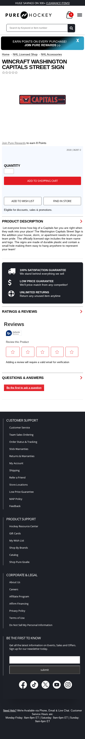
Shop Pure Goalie (19, 562)
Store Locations (18, 484)
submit (45, 670)
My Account (16, 463)
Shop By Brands (18, 547)
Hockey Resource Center (23, 526)
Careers (13, 589)
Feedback (15, 506)
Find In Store (62, 201)
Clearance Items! (58, 3)
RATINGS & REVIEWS (19, 311)
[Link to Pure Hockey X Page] (46, 689)
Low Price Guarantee (21, 492)
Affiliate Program (19, 596)
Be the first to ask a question (24, 387)
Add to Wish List (22, 201)
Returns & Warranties (21, 456)
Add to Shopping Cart (42, 181)
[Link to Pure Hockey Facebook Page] (23, 689)
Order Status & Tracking (23, 442)
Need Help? (9, 710)
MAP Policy (15, 499)
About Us (14, 582)
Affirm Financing (18, 603)
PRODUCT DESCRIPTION (22, 221)
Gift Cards (15, 533)
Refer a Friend (17, 477)
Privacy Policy (17, 610)
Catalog (13, 555)
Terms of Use (17, 618)
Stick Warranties (18, 449)
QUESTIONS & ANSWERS (23, 378)
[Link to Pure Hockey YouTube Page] (57, 689)
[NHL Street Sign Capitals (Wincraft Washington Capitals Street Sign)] (42, 99)
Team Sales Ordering (21, 434)
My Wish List (16, 540)
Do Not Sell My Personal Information (30, 625)
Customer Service (19, 427)
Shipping (14, 470)
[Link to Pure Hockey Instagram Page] (68, 689)
